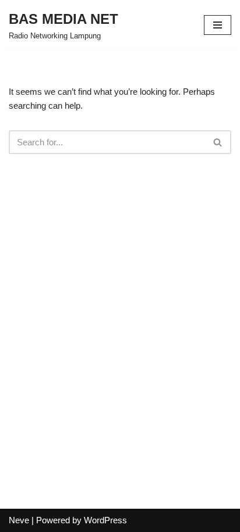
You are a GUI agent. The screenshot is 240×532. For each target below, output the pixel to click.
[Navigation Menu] (217, 25)
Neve (19, 520)
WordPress (105, 520)
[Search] (218, 142)
